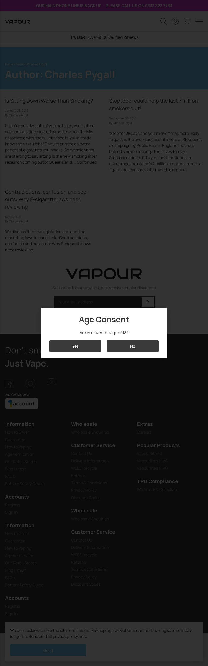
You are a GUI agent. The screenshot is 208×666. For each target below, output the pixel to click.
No (132, 346)
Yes (75, 346)
